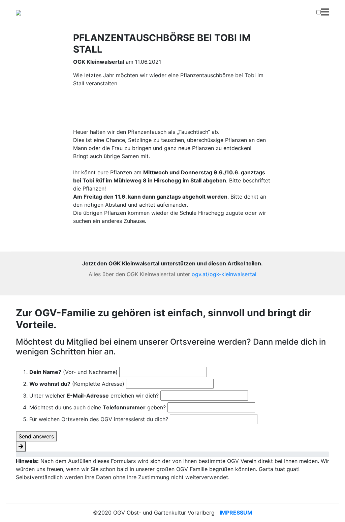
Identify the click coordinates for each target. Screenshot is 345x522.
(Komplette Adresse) (76, 383)
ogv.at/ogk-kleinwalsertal (224, 274)
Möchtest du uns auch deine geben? (97, 407)
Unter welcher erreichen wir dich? (94, 395)
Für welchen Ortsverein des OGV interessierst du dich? (98, 419)
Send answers (36, 436)
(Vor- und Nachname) (73, 372)
